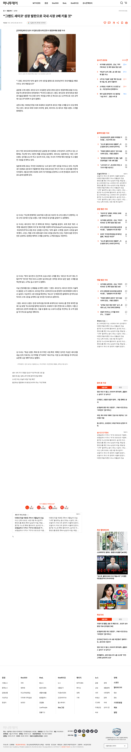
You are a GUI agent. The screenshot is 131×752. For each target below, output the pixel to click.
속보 (96, 712)
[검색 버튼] (122, 3)
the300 (55, 3)
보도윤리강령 (87, 744)
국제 (105, 703)
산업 (96, 688)
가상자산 (5, 698)
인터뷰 (15, 11)
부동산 (97, 698)
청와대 (23, 688)
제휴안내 (59, 744)
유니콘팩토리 (88, 3)
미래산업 (98, 707)
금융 (96, 683)
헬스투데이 (61, 703)
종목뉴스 (5, 688)
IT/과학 (97, 703)
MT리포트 (37, 3)
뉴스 (59, 683)
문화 (105, 698)
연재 (78, 693)
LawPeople (43, 707)
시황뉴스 (5, 683)
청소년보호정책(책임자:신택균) (35, 744)
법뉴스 (41, 683)
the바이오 (75, 3)
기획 (78, 698)
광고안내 (53, 744)
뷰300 (23, 703)
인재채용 (11, 744)
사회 (96, 693)
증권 (46, 3)
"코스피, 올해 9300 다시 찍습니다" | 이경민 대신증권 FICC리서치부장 (111, 577)
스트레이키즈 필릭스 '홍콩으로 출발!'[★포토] (112, 552)
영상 (115, 693)
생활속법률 (42, 693)
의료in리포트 (62, 693)
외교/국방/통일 (25, 693)
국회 (22, 683)
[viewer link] (73, 69)
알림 (115, 712)
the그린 (61, 707)
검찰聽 (41, 703)
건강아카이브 (62, 698)
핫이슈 (79, 688)
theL (65, 3)
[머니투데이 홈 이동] (10, 727)
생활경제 (9, 11)
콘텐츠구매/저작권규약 (69, 744)
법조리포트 (42, 688)
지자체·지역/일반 (26, 698)
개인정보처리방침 (20, 744)
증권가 (4, 703)
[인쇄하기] (126, 22)
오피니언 (107, 707)
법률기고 (42, 712)
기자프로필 (118, 703)
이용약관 (47, 744)
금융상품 (5, 693)
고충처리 (79, 744)
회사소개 (5, 744)
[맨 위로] (126, 743)
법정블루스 (42, 698)
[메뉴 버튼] (126, 3)
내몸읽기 (61, 688)
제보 (115, 707)
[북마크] (122, 22)
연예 (115, 678)
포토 (115, 698)
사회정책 (107, 693)
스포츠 (116, 683)
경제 (105, 683)
